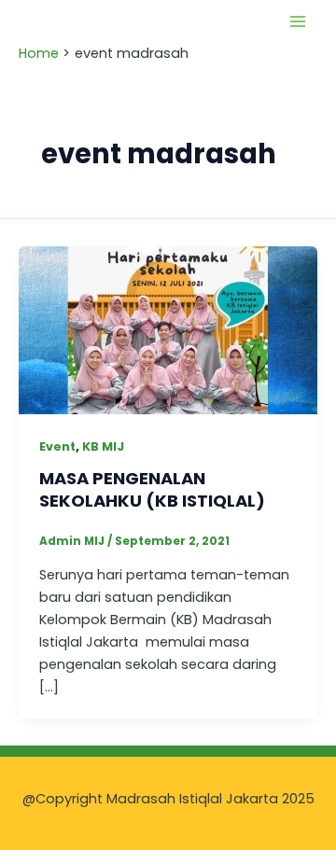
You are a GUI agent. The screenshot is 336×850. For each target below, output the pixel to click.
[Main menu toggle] (297, 21)
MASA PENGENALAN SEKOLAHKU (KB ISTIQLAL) (152, 489)
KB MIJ (103, 446)
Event (57, 446)
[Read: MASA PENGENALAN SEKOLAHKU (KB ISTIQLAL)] (168, 329)
